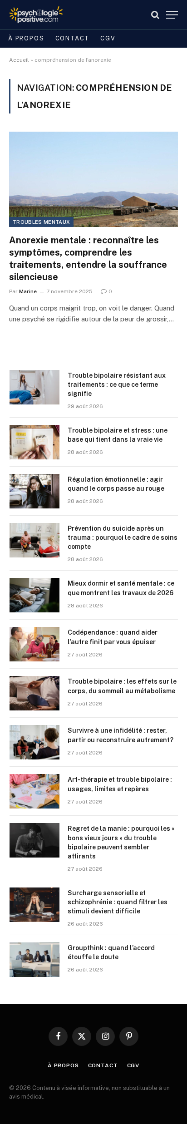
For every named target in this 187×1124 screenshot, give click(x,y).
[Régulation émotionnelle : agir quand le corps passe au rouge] (34, 491)
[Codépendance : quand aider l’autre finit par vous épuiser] (34, 644)
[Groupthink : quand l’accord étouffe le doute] (34, 959)
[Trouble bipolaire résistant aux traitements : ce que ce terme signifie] (34, 387)
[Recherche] (155, 15)
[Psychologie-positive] (36, 15)
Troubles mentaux (41, 222)
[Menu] (172, 15)
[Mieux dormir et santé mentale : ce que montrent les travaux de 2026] (34, 595)
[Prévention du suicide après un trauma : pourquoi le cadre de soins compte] (34, 540)
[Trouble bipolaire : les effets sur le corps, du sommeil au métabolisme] (34, 693)
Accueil (19, 60)
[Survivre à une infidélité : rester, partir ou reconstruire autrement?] (34, 742)
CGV (107, 38)
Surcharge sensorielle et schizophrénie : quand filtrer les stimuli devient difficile (117, 902)
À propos (26, 38)
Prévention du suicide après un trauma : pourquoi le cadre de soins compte (122, 537)
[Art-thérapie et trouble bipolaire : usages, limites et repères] (34, 791)
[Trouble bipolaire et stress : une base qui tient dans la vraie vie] (34, 442)
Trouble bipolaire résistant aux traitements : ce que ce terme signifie (117, 384)
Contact (72, 38)
